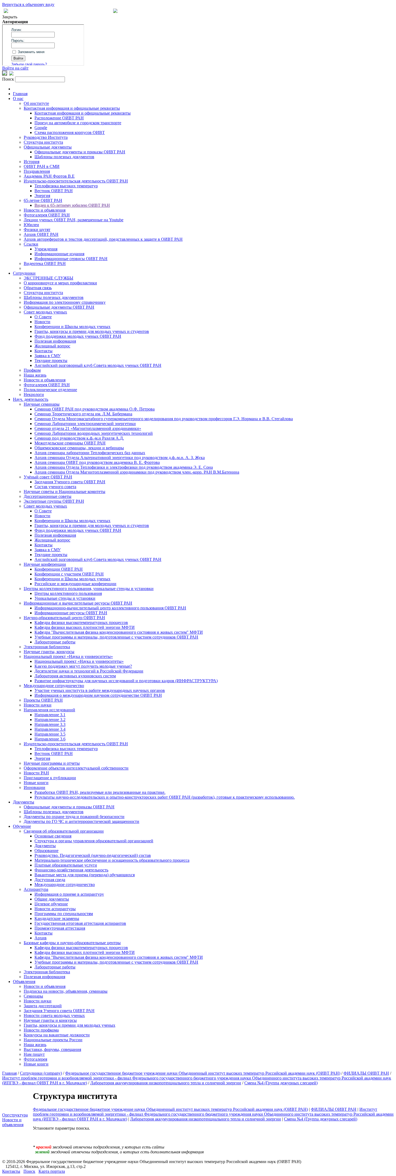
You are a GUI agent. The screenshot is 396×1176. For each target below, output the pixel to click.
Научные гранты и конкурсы (50, 1020)
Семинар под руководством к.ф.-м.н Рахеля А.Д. (79, 438)
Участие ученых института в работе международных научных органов (99, 690)
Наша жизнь (35, 375)
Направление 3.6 (49, 739)
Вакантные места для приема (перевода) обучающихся (84, 874)
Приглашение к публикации (50, 777)
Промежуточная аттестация (59, 928)
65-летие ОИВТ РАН (43, 200)
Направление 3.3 (49, 724)
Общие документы (51, 899)
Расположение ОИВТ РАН (59, 118)
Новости (42, 321)
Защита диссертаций (43, 1005)
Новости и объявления (44, 210)
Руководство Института (46, 137)
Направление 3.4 (49, 729)
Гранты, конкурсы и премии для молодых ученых (69, 1025)
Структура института (43, 142)
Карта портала (52, 1171)
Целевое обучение (51, 904)
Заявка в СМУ (47, 355)
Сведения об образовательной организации (64, 831)
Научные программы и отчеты (52, 763)
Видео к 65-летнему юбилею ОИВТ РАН (72, 205)
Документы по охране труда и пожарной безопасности (74, 816)
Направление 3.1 (49, 714)
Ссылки (31, 244)
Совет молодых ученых (45, 312)
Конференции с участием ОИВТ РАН (69, 574)
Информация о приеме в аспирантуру (69, 894)
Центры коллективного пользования (68, 593)
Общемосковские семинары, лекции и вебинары (79, 448)
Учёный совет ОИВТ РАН (48, 477)
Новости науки (37, 705)
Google (40, 127)
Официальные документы (48, 147)
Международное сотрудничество (54, 685)
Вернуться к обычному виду (28, 4)
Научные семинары (42, 404)
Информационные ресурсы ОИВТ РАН (70, 613)
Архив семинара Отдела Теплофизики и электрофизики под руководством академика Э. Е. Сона (123, 467)
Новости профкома (41, 1030)
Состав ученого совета (55, 486)
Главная (20, 93)
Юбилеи (31, 224)
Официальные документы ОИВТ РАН (59, 307)
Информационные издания (59, 253)
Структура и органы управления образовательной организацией (93, 841)
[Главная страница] (115, 11)
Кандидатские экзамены (56, 918)
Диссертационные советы (47, 496)
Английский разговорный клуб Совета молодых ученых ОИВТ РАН (97, 365)
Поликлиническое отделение (50, 389)
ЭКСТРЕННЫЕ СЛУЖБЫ (48, 278)
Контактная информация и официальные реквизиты (72, 108)
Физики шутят (37, 229)
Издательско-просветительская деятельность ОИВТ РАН (76, 181)
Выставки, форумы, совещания (52, 1049)
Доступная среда (49, 879)
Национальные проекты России (53, 1039)
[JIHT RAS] (11, 74)
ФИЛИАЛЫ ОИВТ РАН (366, 1073)
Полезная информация (55, 341)
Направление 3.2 (49, 719)
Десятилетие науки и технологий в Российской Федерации (88, 671)
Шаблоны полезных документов (64, 156)
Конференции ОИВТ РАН (58, 569)
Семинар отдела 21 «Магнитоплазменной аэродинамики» (87, 428)
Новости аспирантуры (55, 908)
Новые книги (36, 782)
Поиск (29, 1171)
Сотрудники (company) (41, 1073)
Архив (40, 938)
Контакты (43, 351)
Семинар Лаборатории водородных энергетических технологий (93, 433)
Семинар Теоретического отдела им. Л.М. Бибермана (83, 414)
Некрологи (34, 394)
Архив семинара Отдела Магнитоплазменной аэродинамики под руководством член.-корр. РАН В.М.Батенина (136, 472)
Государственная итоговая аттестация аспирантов (80, 923)
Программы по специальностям (63, 913)
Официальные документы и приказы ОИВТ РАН (79, 152)
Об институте (36, 103)
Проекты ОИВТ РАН (43, 700)
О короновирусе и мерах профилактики (60, 283)
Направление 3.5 (49, 734)
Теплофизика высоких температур (66, 186)
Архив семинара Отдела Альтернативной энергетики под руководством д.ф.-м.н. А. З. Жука (119, 457)
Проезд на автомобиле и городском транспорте (77, 122)
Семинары (33, 996)
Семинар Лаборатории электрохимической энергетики (85, 423)
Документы (23, 802)
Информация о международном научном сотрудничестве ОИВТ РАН (98, 695)
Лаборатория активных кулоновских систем (75, 676)
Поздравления (37, 171)
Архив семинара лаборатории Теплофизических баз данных (89, 452)
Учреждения (45, 249)
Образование (46, 850)
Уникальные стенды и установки (64, 598)
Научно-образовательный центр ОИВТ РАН (64, 617)
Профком (32, 370)
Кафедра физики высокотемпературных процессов (81, 622)
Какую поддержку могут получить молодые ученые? (83, 666)
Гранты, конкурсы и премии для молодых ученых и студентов (91, 331)
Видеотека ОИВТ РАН (45, 263)
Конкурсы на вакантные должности (57, 1035)
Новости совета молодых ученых (54, 1015)
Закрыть (9, 17)
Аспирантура (36, 889)
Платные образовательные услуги (65, 865)
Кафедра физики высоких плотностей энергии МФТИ (84, 627)
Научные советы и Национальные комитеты (64, 491)
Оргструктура (15, 1115)
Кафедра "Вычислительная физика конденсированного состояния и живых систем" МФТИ (118, 632)
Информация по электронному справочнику (65, 302)
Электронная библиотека (47, 646)
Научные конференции (45, 564)
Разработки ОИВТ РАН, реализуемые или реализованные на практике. (99, 792)
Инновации (34, 787)
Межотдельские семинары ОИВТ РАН (70, 443)
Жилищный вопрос (52, 346)
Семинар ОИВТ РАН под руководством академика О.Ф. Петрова (94, 409)
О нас (18, 98)
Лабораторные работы (54, 642)
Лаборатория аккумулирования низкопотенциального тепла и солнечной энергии (165, 1083)
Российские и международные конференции (75, 583)
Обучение (22, 826)
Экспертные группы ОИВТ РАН (54, 501)
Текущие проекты (50, 360)
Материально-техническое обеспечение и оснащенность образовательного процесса (111, 860)
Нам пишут (34, 1054)
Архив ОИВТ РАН (41, 234)
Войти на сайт (15, 68)
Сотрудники (24, 273)
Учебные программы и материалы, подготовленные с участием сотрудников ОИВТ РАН (116, 637)
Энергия (42, 195)
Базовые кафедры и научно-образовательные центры (72, 942)
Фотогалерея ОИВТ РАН (47, 215)
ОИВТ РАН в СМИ (42, 166)
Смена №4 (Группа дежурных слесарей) (281, 1083)
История (31, 161)
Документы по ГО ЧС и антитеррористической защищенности (81, 821)
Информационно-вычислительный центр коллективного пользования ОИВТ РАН (110, 608)
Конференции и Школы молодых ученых (72, 326)
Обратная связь (38, 287)
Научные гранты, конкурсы (49, 651)
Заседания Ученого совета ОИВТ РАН (69, 482)
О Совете (43, 317)
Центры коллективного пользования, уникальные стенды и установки (89, 588)
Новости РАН (36, 773)
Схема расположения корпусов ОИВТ (69, 132)
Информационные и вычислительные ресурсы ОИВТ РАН (78, 603)
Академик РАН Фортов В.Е (49, 176)
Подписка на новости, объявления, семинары (65, 991)
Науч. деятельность (30, 399)
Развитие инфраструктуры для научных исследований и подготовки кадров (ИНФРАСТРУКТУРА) (126, 680)
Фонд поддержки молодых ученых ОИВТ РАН (77, 336)
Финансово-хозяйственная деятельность (71, 870)
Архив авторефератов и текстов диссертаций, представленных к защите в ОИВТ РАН (103, 239)
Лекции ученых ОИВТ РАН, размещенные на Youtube (73, 220)
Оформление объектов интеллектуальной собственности (76, 768)
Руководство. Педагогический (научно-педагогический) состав (92, 855)
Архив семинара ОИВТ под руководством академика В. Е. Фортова (97, 462)
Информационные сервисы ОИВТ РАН (70, 258)
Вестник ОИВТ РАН (53, 190)
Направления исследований (49, 710)
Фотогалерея (35, 1059)
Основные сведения (52, 836)
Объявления (24, 981)
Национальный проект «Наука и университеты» (68, 656)
